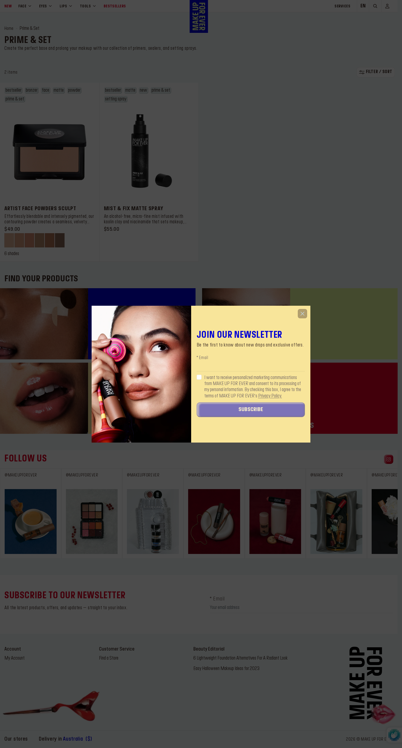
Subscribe (250, 409)
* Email (202, 358)
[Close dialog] (302, 313)
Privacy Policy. (270, 396)
